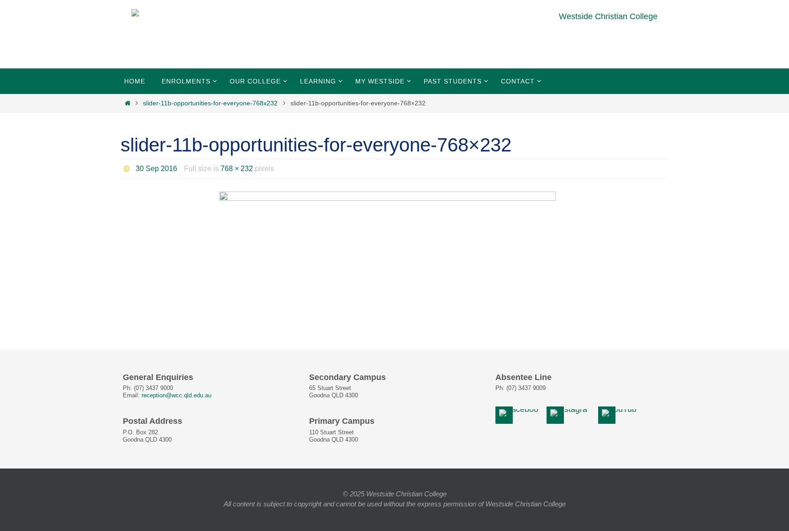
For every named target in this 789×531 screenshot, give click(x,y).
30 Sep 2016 (156, 168)
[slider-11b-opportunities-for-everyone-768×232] (394, 244)
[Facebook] (519, 413)
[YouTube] (620, 413)
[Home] (127, 103)
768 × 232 (237, 168)
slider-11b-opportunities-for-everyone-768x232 (210, 103)
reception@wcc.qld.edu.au (176, 395)
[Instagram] (571, 413)
